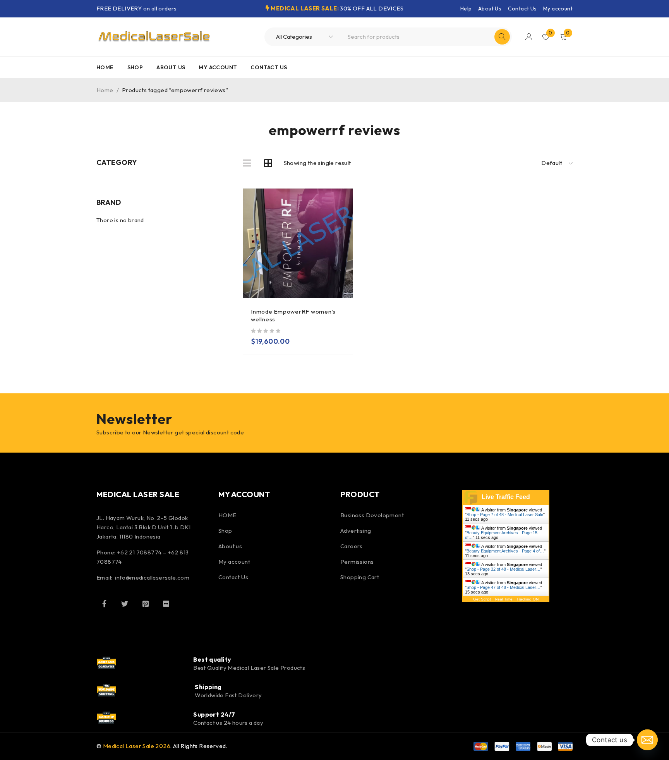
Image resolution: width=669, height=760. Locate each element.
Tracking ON (527, 599)
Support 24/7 (214, 714)
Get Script (482, 599)
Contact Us (522, 8)
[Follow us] (124, 603)
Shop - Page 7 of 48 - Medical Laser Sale (505, 514)
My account (558, 8)
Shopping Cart (359, 577)
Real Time (504, 599)
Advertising (355, 530)
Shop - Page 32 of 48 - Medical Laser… (503, 569)
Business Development (372, 515)
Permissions (357, 561)
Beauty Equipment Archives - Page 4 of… (505, 551)
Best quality (212, 659)
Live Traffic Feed (506, 497)
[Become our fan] (104, 603)
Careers (351, 546)
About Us (489, 8)
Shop (225, 530)
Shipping (208, 687)
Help (466, 8)
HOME (227, 515)
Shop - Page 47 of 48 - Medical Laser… (503, 587)
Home (104, 90)
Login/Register (528, 36)
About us (230, 546)
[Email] (647, 739)
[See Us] (145, 603)
